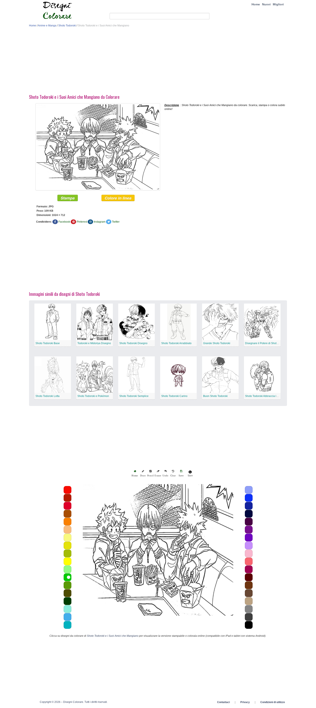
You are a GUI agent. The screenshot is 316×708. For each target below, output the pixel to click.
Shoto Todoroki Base (47, 343)
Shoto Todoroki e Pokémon (93, 396)
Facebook (64, 221)
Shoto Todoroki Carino (174, 396)
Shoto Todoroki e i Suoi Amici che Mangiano (112, 635)
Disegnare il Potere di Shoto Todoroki (267, 343)
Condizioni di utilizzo (272, 702)
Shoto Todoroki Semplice (134, 396)
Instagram (99, 221)
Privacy (245, 702)
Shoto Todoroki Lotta (47, 396)
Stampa (68, 198)
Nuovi (266, 4)
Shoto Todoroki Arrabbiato (176, 343)
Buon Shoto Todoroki (215, 396)
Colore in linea (118, 198)
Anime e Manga (47, 25)
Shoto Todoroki (67, 25)
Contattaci (223, 702)
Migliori (278, 4)
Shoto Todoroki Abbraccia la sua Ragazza (269, 396)
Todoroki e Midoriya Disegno (94, 343)
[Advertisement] (158, 62)
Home (256, 4)
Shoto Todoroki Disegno (133, 343)
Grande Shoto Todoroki (216, 343)
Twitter (116, 221)
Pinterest (82, 221)
